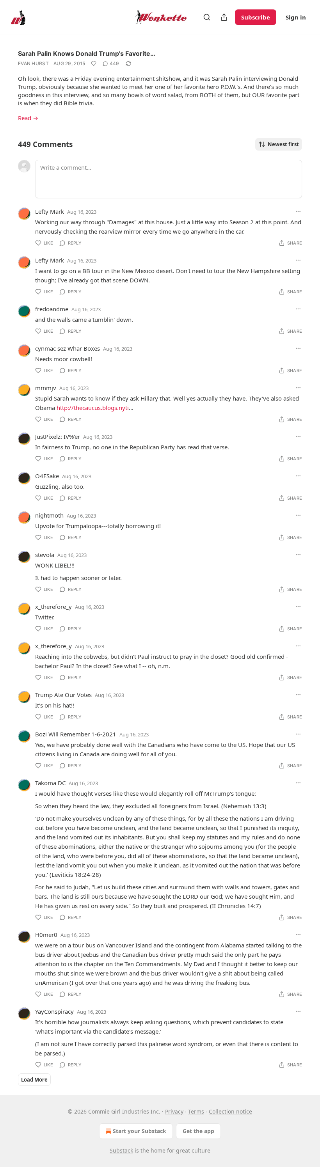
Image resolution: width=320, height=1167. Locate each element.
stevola (44, 555)
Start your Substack (139, 1131)
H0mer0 (46, 934)
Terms (196, 1111)
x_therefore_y (53, 606)
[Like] (94, 63)
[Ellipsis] (298, 211)
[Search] (207, 17)
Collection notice (230, 1111)
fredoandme (51, 309)
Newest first (283, 144)
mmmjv (45, 388)
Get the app (198, 1131)
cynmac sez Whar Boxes (67, 348)
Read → (28, 118)
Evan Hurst (33, 63)
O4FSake (47, 476)
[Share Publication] (224, 17)
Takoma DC (50, 783)
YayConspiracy (54, 1011)
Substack (121, 1150)
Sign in (296, 17)
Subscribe (255, 17)
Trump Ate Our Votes (63, 695)
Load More (34, 1079)
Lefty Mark (49, 211)
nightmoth (49, 515)
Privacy (174, 1111)
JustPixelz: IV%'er (57, 436)
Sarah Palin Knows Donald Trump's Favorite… (86, 53)
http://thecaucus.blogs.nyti (93, 407)
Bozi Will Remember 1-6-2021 (75, 734)
